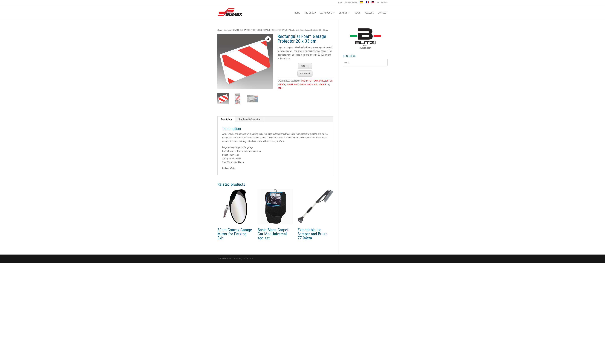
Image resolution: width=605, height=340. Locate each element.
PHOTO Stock (351, 3)
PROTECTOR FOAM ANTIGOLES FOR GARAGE (270, 30)
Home (297, 13)
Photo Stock (305, 73)
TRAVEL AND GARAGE (241, 30)
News (358, 13)
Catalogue (326, 13)
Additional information (249, 119)
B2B (340, 3)
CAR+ (280, 88)
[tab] (226, 119)
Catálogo (227, 30)
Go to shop (305, 66)
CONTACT (383, 13)
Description (226, 119)
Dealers (369, 13)
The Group (310, 13)
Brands (343, 13)
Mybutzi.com (365, 48)
